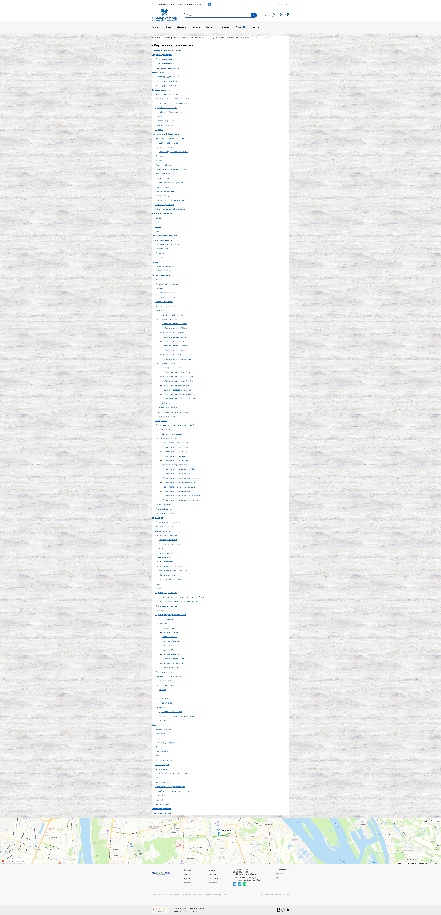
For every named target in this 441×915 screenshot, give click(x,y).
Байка (158, 218)
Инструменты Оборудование (166, 134)
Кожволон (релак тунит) (166, 306)
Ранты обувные (162, 504)
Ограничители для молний (168, 579)
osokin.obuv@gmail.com (244, 874)
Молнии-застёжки (164, 562)
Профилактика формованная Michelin (180, 478)
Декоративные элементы (167, 522)
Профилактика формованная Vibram (179, 491)
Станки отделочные (164, 205)
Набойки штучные (168, 403)
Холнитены (160, 720)
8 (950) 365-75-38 (281, 4)
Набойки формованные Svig (176, 385)
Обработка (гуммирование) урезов (172, 791)
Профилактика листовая (170, 434)
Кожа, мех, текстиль (162, 213)
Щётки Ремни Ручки (168, 143)
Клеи (157, 756)
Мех (157, 231)
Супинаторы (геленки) (166, 513)
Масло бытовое (162, 782)
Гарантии (210, 27)
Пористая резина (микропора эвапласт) (174, 425)
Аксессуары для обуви (166, 81)
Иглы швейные (162, 174)
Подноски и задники (165, 416)
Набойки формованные (170, 368)
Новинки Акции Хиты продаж (167, 50)
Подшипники (165, 703)
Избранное (279, 878)
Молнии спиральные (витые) (173, 571)
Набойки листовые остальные (176, 359)
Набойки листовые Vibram (175, 346)
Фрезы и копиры (167, 147)
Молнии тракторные (169, 575)
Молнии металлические (170, 566)
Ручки (162, 707)
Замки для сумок (167, 619)
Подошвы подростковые (167, 68)
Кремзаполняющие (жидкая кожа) (171, 773)
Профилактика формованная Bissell (179, 469)
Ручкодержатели (163, 672)
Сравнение (279, 874)
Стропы (159, 257)
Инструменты (162, 178)
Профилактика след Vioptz (175, 456)
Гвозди (158, 160)
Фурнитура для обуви (166, 593)
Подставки (164, 698)
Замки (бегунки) (163, 531)
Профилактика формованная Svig (178, 487)
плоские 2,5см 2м (170, 641)
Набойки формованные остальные (179, 399)
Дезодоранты (162, 751)
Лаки (157, 778)
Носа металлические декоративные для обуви (181, 597)
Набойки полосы (167, 363)
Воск (157, 738)
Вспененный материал (166, 284)
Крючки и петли (163, 557)
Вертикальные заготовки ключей (171, 103)
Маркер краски (162, 187)
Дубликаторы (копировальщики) (171, 169)
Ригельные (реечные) (165, 121)
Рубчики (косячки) (164, 509)
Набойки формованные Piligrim (177, 381)
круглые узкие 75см (171, 668)
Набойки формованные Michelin (178, 376)
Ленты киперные (163, 240)
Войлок (159, 279)
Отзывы (225, 27)
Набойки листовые (168, 319)
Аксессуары (158, 72)
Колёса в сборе (166, 685)
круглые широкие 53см (173, 659)
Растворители (162, 804)
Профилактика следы (169, 438)
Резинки (159, 253)
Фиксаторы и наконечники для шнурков (178, 601)
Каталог (155, 27)
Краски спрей (162, 765)
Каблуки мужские (167, 297)
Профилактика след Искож (175, 460)
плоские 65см (169, 650)
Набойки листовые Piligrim (175, 328)
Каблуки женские (167, 293)
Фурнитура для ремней (166, 606)
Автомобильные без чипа (167, 94)
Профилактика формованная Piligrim (180, 482)
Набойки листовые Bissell (174, 324)
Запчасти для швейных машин (173, 152)
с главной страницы (260, 38)
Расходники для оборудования (170, 138)
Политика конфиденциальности (275, 895)
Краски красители (164, 760)
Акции (239, 27)
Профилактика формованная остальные (181, 500)
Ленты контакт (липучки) (167, 244)
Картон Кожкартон (164, 302)
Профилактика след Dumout (176, 447)
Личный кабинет (282, 870)
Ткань (158, 227)
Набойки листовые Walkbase (176, 350)
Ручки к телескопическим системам (176, 716)
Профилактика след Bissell (175, 443)
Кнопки (159, 548)
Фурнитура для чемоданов (168, 676)
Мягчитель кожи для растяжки (170, 787)
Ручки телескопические (170, 712)
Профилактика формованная (173, 465)
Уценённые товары (161, 813)
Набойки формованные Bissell (176, 372)
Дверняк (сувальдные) (166, 108)
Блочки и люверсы (164, 526)
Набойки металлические (171, 315)
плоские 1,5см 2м (170, 632)
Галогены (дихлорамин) (166, 743)
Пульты (159, 130)
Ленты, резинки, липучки (164, 235)
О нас (168, 27)
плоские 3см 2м (169, 645)
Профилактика (162, 429)
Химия (155, 725)
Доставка (181, 27)
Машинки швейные (164, 191)
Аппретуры (161, 734)
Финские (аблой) (163, 125)
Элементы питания (161, 809)
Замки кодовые (166, 681)
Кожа (157, 222)
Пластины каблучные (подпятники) (172, 412)
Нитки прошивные (164, 266)
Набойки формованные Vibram (177, 390)
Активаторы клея (163, 729)
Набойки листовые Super (174, 337)
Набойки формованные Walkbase (178, 394)
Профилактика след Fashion (175, 451)
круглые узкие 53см (171, 654)
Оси (161, 694)
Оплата (196, 27)
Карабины (160, 610)
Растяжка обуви (163, 165)
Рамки (158, 588)
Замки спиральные (168, 535)
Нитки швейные (163, 271)
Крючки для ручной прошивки (170, 183)
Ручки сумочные (167, 628)
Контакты (256, 27)
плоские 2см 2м (169, 637)
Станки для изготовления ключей (171, 200)
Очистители (161, 795)
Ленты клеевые (163, 249)
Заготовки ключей (161, 90)
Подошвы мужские (164, 63)
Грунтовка (160, 747)
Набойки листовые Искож (174, 354)
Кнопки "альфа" (166, 553)
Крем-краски (161, 769)
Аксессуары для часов (166, 86)
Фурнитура (157, 518)
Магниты (163, 623)
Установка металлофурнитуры (170, 209)
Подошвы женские (164, 59)
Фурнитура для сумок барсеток (170, 615)
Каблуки (159, 288)
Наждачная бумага (164, 196)
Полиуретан (161, 421)
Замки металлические (169, 544)
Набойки (159, 310)
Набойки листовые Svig (173, 332)
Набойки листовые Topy (173, 341)
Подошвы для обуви (162, 55)
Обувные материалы (162, 275)
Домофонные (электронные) (169, 112)
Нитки (155, 262)
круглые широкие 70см (173, 663)
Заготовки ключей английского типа (173, 99)
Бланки (159, 156)
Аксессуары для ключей (167, 77)
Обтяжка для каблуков (166, 407)
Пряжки (159, 584)
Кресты (159, 116)
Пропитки (160, 800)
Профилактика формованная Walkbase (181, 496)
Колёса (162, 690)
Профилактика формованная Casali (179, 473)
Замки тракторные (168, 540)
